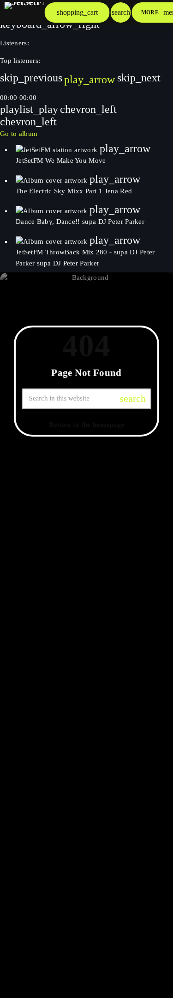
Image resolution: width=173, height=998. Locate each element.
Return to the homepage (87, 424)
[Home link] (24, 12)
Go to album (18, 133)
